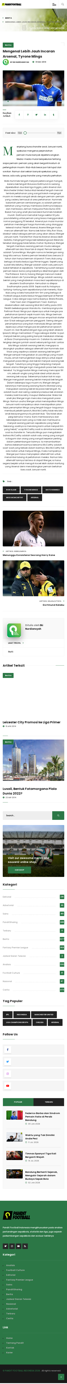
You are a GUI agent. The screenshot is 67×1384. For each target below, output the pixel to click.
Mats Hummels (53, 489)
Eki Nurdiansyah (34, 627)
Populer (18, 1102)
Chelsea (39, 1022)
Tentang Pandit (15, 1342)
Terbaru (7, 930)
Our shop (19, 870)
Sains (5, 913)
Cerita (6, 989)
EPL (7, 1014)
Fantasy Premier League (15, 947)
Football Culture (11, 972)
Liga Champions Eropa (17, 1022)
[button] (8, 101)
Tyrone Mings (31, 489)
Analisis (7, 964)
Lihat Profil (14, 643)
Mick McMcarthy (14, 497)
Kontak (10, 1347)
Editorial (7, 896)
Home (9, 1338)
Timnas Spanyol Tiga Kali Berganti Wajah (40, 1155)
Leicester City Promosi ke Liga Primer (31, 722)
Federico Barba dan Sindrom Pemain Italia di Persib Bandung (42, 1117)
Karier (9, 1352)
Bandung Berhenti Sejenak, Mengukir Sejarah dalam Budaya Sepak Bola (41, 1175)
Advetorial (8, 905)
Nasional (7, 981)
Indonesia (22, 1014)
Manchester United (44, 1014)
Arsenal (35, 497)
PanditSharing (10, 922)
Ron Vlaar (11, 489)
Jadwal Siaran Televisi (14, 956)
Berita (8, 18)
